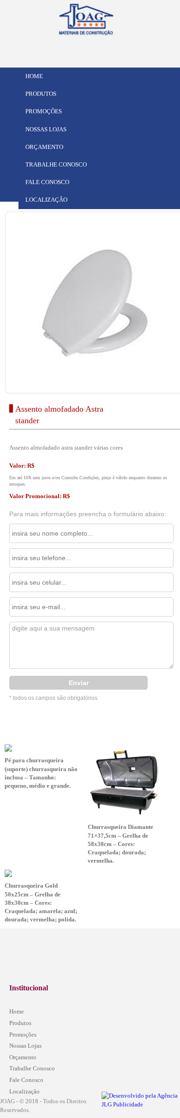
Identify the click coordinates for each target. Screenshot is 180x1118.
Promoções (22, 1034)
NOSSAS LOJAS (45, 129)
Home (16, 1011)
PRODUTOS (40, 93)
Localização (24, 1091)
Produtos (20, 1022)
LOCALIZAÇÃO (46, 199)
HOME (34, 76)
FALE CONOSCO (47, 182)
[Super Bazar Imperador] (106, 17)
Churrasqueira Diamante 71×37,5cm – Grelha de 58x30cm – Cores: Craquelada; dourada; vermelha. (120, 843)
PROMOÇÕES (43, 111)
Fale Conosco (26, 1079)
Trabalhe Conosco (32, 1068)
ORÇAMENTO (44, 146)
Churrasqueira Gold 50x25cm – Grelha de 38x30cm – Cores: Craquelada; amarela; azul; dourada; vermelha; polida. (41, 902)
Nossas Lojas (25, 1045)
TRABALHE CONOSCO (56, 164)
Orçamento (22, 1057)
